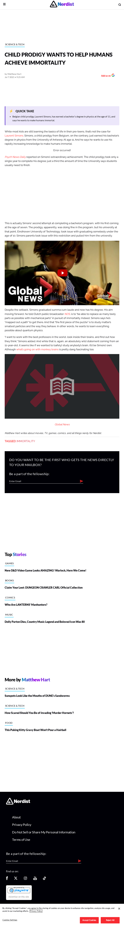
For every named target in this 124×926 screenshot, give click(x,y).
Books (9, 580)
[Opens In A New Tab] (19, 890)
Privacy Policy (21, 825)
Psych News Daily (15, 157)
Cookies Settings (9, 920)
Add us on (105, 76)
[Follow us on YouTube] (35, 879)
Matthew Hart (14, 74)
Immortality (26, 441)
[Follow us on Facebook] (7, 879)
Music (9, 614)
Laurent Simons (14, 135)
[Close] (119, 908)
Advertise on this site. (18, 897)
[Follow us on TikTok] (44, 879)
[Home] (18, 803)
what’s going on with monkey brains (37, 349)
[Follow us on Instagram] (25, 879)
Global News (62, 424)
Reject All (110, 920)
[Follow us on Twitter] (16, 879)
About (16, 817)
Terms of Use (21, 839)
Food (8, 722)
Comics (10, 597)
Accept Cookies (89, 920)
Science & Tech (14, 44)
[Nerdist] (62, 4)
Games (9, 563)
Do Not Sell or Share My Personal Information (43, 832)
